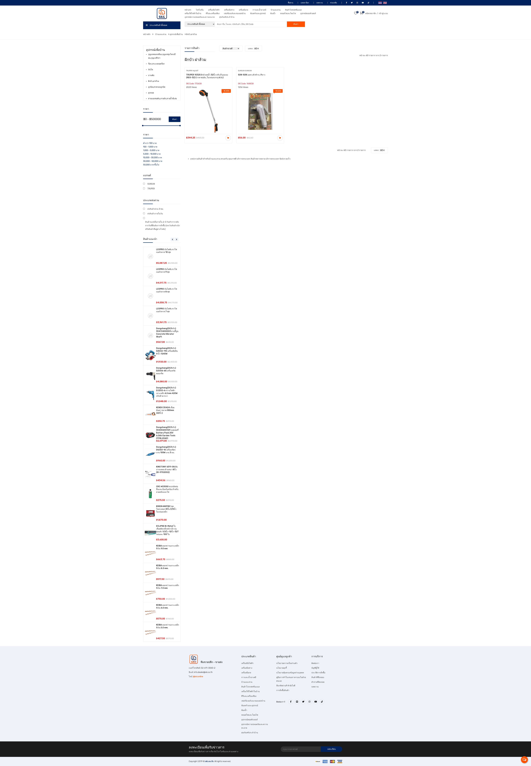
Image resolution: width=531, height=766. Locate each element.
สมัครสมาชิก (370, 13)
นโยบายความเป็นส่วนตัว (286, 663)
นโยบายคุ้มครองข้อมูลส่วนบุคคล (290, 672)
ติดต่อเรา (315, 663)
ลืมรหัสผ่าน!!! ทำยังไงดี (285, 685)
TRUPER (151, 188)
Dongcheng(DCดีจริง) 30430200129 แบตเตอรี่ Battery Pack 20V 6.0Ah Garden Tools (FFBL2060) (167, 433)
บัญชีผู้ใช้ (315, 668)
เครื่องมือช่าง (229, 10)
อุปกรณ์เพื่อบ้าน (176, 34)
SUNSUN (151, 184)
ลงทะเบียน (331, 749)
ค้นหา (295, 24)
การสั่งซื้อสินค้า (282, 690)
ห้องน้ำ (273, 13)
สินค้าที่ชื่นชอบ (317, 677)
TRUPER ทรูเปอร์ (192, 71)
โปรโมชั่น (200, 10)
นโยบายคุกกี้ (281, 668)
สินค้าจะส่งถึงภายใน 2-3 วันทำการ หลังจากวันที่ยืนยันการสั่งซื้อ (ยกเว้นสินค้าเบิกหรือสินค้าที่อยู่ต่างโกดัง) (162, 225)
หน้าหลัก (147, 34)
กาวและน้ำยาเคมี (259, 10)
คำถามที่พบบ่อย (317, 682)
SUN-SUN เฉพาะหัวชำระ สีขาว (251, 75)
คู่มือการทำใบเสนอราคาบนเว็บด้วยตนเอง (291, 679)
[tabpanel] (161, 444)
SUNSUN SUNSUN (245, 71)
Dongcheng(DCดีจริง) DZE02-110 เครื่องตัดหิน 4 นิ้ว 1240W (167, 351)
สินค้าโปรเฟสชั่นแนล (293, 10)
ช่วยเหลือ (333, 3)
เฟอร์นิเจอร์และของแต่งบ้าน (235, 13)
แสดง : (250, 48)
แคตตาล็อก (304, 3)
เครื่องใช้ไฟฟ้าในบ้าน (193, 13)
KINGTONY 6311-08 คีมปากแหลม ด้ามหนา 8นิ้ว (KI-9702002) (167, 469)
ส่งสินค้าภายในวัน (155, 214)
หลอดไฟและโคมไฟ (288, 13)
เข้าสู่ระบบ (383, 13)
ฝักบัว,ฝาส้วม (191, 34)
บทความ (319, 3)
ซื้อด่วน (290, 3)
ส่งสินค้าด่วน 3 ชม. (155, 209)
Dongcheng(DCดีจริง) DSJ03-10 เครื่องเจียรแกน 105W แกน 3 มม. (166, 450)
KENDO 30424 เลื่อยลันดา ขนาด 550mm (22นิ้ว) (165, 410)
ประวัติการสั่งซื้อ (318, 672)
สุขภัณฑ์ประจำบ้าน (226, 17)
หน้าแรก (188, 10)
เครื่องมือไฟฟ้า (214, 10)
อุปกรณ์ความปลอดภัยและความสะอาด (200, 17)
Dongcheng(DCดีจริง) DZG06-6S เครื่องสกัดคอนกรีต (166, 371)
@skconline (198, 676)
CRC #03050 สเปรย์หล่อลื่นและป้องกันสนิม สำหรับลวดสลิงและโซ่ (167, 489)
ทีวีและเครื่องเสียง (212, 13)
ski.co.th (209, 761)
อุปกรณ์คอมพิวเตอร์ (308, 13)
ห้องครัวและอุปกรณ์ (258, 13)
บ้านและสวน (276, 10)
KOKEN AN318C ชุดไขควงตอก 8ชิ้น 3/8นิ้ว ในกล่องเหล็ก (166, 509)
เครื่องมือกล (243, 10)
